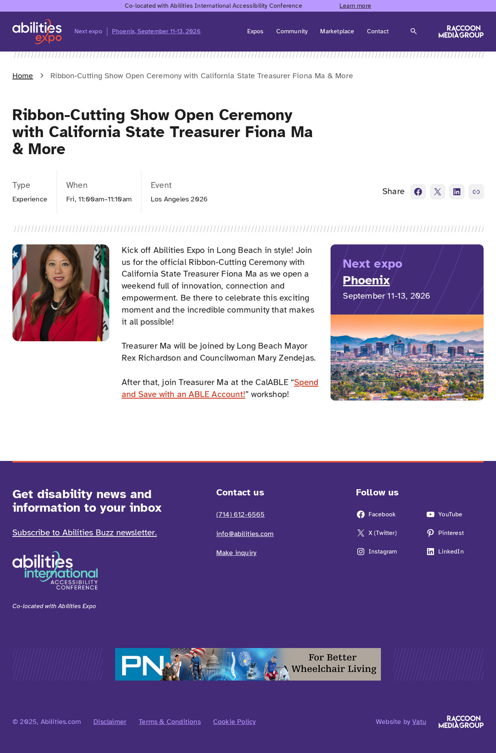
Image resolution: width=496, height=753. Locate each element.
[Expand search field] (413, 31)
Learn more (355, 6)
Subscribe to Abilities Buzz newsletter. (84, 532)
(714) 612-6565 (240, 514)
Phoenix (366, 280)
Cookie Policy (234, 721)
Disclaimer (109, 721)
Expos (255, 31)
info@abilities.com (245, 534)
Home (22, 76)
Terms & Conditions (170, 721)
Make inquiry (236, 552)
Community (292, 31)
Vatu (419, 721)
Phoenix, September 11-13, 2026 (156, 31)
